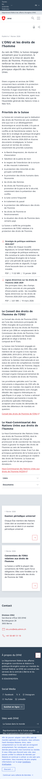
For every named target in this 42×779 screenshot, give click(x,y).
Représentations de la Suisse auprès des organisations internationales (19, 732)
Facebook (9, 694)
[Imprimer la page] (33, 27)
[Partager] (39, 27)
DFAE (9, 18)
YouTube (8, 699)
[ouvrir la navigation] (38, 18)
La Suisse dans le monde (14, 724)
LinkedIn (21, 699)
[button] (38, 655)
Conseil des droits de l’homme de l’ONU (19, 413)
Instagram (30, 694)
